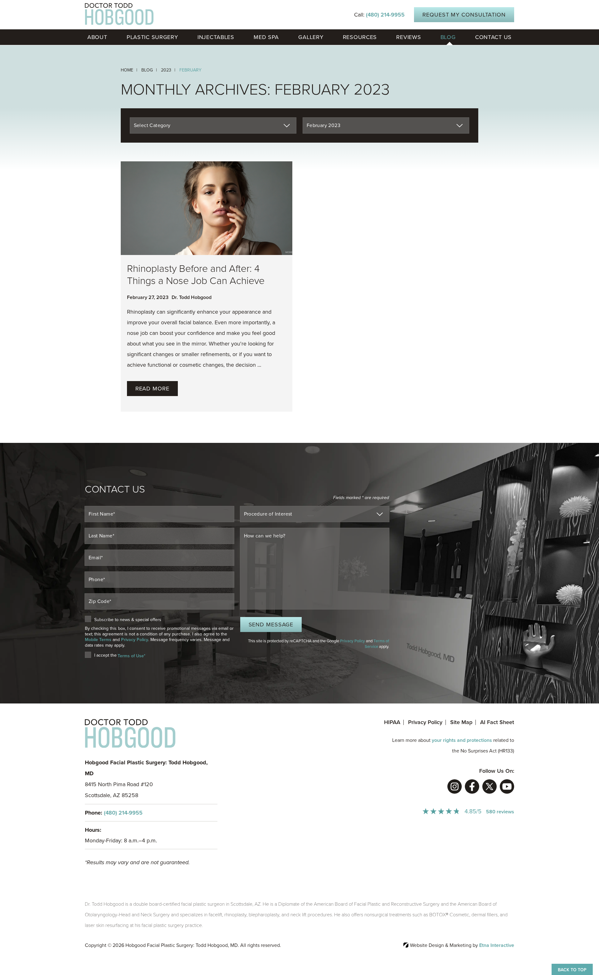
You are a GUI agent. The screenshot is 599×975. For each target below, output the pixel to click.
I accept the (105, 655)
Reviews (408, 37)
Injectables (215, 37)
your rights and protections (462, 740)
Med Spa (266, 37)
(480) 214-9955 (123, 812)
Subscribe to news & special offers (127, 620)
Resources (360, 37)
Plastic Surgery (152, 37)
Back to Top (572, 970)
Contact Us (493, 37)
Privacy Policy (134, 639)
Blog (448, 37)
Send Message (271, 624)
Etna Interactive (496, 945)
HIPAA (392, 722)
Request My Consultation (464, 14)
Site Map (461, 722)
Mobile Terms (98, 639)
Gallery (310, 37)
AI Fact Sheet (497, 722)
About (97, 37)
